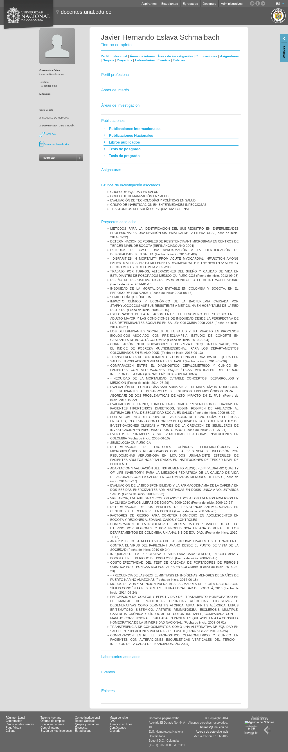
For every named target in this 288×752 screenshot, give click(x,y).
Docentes (209, 3)
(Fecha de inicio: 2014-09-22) (174, 233)
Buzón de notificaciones (56, 730)
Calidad (10, 730)
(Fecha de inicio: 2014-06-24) (174, 588)
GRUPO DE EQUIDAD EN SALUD (134, 192)
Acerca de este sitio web (212, 731)
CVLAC (50, 134)
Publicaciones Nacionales (131, 135)
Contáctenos (118, 727)
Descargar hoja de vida (57, 144)
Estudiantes (169, 3)
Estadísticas (83, 730)
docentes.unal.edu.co (86, 12)
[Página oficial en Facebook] (257, 3)
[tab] (171, 128)
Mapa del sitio (119, 717)
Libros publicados (124, 142)
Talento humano (50, 717)
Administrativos (232, 3)
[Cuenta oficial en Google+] (268, 3)
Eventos (164, 60)
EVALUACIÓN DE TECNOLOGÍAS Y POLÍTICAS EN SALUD (153, 200)
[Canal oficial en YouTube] (263, 3)
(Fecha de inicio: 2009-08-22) (174, 408)
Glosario (115, 730)
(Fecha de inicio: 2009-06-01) (174, 609)
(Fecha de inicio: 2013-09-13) (174, 348)
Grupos (108, 60)
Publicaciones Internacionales (134, 129)
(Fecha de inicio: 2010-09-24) (174, 545)
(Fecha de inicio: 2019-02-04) (174, 335)
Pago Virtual (14, 727)
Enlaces (179, 60)
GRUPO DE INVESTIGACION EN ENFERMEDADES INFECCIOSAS (158, 204)
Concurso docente (52, 724)
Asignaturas (229, 56)
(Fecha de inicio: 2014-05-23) (174, 567)
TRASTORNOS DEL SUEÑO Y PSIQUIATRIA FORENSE (150, 209)
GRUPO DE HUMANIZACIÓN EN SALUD (139, 196)
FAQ (112, 720)
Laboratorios (145, 60)
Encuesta (81, 727)
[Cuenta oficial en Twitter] (252, 3)
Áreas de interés (142, 56)
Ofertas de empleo (52, 720)
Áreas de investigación (175, 56)
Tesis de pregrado (124, 156)
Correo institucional (87, 717)
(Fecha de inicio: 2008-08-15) (174, 305)
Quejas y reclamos (87, 724)
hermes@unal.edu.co (214, 727)
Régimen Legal (15, 717)
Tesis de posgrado (125, 149)
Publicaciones (206, 56)
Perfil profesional (114, 56)
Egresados (190, 3)
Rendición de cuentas (20, 724)
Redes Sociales (85, 720)
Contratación (14, 720)
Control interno (49, 727)
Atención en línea (121, 724)
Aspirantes (149, 3)
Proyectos (124, 60)
